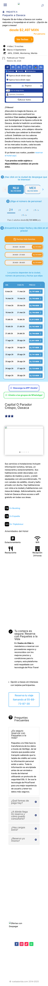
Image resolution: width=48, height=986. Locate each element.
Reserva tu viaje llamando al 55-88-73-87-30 (24, 699)
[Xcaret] (35, 67)
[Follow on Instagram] (22, 944)
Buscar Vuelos (25, 100)
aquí (23, 960)
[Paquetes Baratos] (18, 67)
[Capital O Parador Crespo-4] (24, 440)
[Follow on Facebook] (17, 944)
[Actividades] (24, 67)
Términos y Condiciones (14, 967)
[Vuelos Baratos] (7, 67)
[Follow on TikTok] (26, 944)
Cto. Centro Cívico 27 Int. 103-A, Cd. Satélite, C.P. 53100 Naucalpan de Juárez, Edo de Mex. (24, 973)
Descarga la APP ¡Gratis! (25, 388)
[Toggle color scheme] (43, 189)
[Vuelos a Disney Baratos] (29, 67)
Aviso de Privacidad (12, 963)
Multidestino (31, 71)
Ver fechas (22, 39)
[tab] (16, 189)
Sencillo (20, 71)
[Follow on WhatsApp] (31, 944)
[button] (5, 4)
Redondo (11, 71)
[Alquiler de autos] (41, 67)
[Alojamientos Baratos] (13, 67)
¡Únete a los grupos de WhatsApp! (25, 395)
